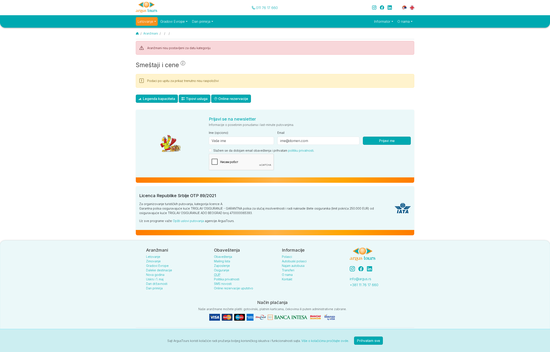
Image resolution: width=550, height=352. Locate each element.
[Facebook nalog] (362, 269)
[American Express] (250, 317)
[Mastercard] (227, 317)
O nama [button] (404, 21)
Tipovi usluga (196, 99)
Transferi (288, 270)
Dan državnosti (156, 284)
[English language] (410, 7)
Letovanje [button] (146, 21)
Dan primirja (154, 288)
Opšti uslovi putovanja (188, 221)
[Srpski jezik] (404, 7)
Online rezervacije (232, 99)
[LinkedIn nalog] (370, 269)
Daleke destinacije (159, 270)
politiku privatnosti (300, 150)
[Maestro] (239, 317)
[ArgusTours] (146, 8)
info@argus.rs (360, 279)
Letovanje (153, 256)
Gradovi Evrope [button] (173, 21)
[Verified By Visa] (329, 317)
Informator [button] (382, 21)
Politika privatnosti (226, 279)
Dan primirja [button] (201, 21)
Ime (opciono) (218, 132)
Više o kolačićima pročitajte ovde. (325, 341)
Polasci (287, 256)
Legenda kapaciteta (158, 99)
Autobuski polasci (294, 261)
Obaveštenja (223, 256)
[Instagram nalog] (354, 269)
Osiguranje (221, 270)
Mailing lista (222, 261)
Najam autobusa (293, 265)
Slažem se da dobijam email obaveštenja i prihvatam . (263, 150)
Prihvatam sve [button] (368, 340)
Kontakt (287, 279)
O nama (287, 274)
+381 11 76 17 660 (364, 285)
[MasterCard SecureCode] (315, 317)
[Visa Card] (214, 317)
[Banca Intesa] (287, 317)
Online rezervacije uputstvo (233, 288)
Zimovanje (153, 261)
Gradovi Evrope (157, 265)
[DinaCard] (260, 317)
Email (280, 132)
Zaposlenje (222, 265)
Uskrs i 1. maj (154, 279)
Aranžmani (150, 33)
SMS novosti (223, 284)
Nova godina (155, 274)
